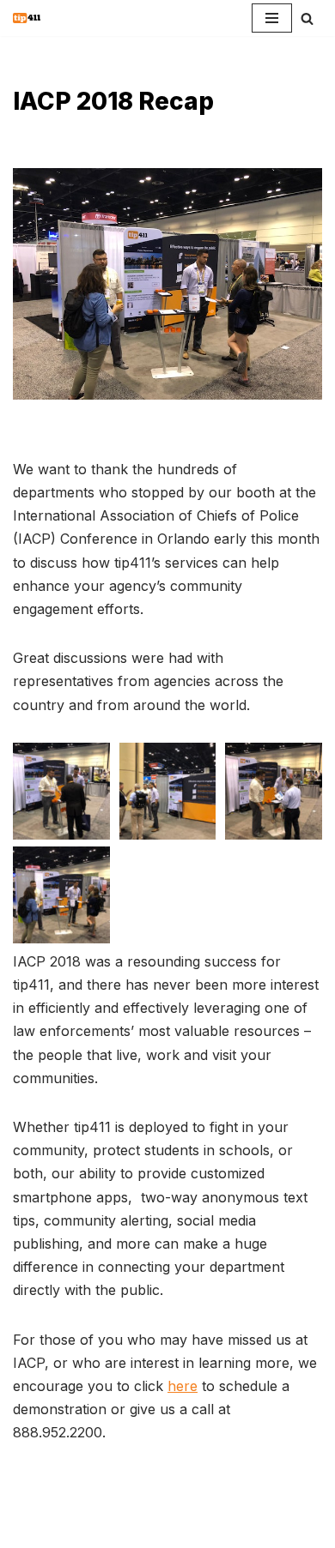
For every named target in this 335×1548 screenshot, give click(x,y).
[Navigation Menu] (272, 18)
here (183, 1385)
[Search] (307, 18)
